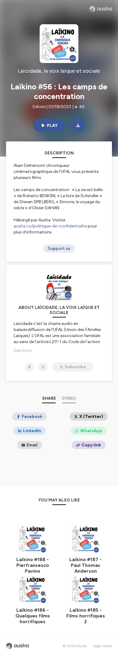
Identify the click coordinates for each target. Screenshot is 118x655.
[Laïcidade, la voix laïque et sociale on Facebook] (29, 367)
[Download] (78, 125)
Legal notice (102, 646)
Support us (59, 248)
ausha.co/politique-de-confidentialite (50, 226)
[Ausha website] (100, 9)
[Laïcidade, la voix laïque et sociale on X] (43, 367)
